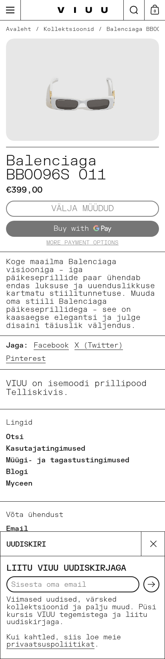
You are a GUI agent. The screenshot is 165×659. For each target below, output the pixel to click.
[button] (133, 10)
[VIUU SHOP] (83, 10)
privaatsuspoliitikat (50, 644)
